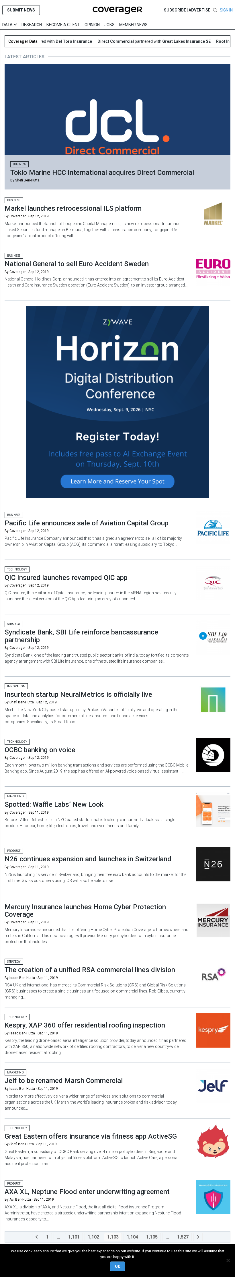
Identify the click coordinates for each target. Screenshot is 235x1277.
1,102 (93, 1237)
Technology (17, 569)
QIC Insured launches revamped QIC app (66, 578)
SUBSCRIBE (175, 10)
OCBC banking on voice (40, 750)
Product (13, 850)
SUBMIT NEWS (21, 10)
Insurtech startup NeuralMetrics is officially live (78, 694)
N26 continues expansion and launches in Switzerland (88, 859)
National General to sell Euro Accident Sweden (77, 264)
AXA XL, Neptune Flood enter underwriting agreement (87, 1192)
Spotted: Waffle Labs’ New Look (54, 804)
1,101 (74, 1237)
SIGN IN (226, 10)
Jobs (109, 24)
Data (7, 24)
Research (31, 24)
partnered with (144, 41)
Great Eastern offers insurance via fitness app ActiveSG (91, 1136)
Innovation (16, 686)
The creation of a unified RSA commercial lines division (90, 970)
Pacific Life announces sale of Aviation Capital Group (87, 523)
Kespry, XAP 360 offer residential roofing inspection (85, 1025)
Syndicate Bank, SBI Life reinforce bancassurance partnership (81, 636)
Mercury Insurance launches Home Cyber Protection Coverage (85, 910)
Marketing (15, 796)
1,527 (183, 1237)
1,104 (132, 1237)
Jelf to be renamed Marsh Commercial (64, 1081)
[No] (228, 1260)
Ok (117, 1266)
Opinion (92, 24)
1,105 (152, 1237)
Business (19, 164)
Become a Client (63, 24)
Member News (133, 24)
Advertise (199, 10)
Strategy (13, 624)
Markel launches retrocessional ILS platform (73, 208)
